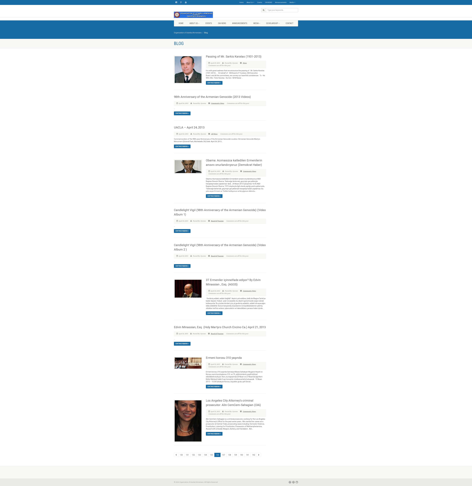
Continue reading (213, 83)
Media (292, 2)
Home (241, 2)
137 (223, 455)
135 (211, 455)
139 (235, 455)
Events (259, 2)
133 (199, 455)
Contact (289, 23)
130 (181, 455)
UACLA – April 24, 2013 (189, 127)
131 (187, 455)
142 (253, 455)
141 (247, 455)
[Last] (259, 455)
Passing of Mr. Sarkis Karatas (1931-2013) (233, 56)
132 (193, 455)
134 (205, 455)
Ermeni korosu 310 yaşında (224, 358)
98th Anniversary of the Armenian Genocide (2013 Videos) (212, 97)
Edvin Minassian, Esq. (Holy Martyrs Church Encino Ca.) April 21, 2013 (220, 327)
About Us (250, 2)
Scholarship (272, 23)
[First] (176, 455)
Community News (217, 103)
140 (241, 455)
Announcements (281, 2)
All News (214, 134)
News (245, 63)
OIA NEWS (268, 2)
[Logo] (193, 15)
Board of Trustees (217, 221)
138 (229, 455)
